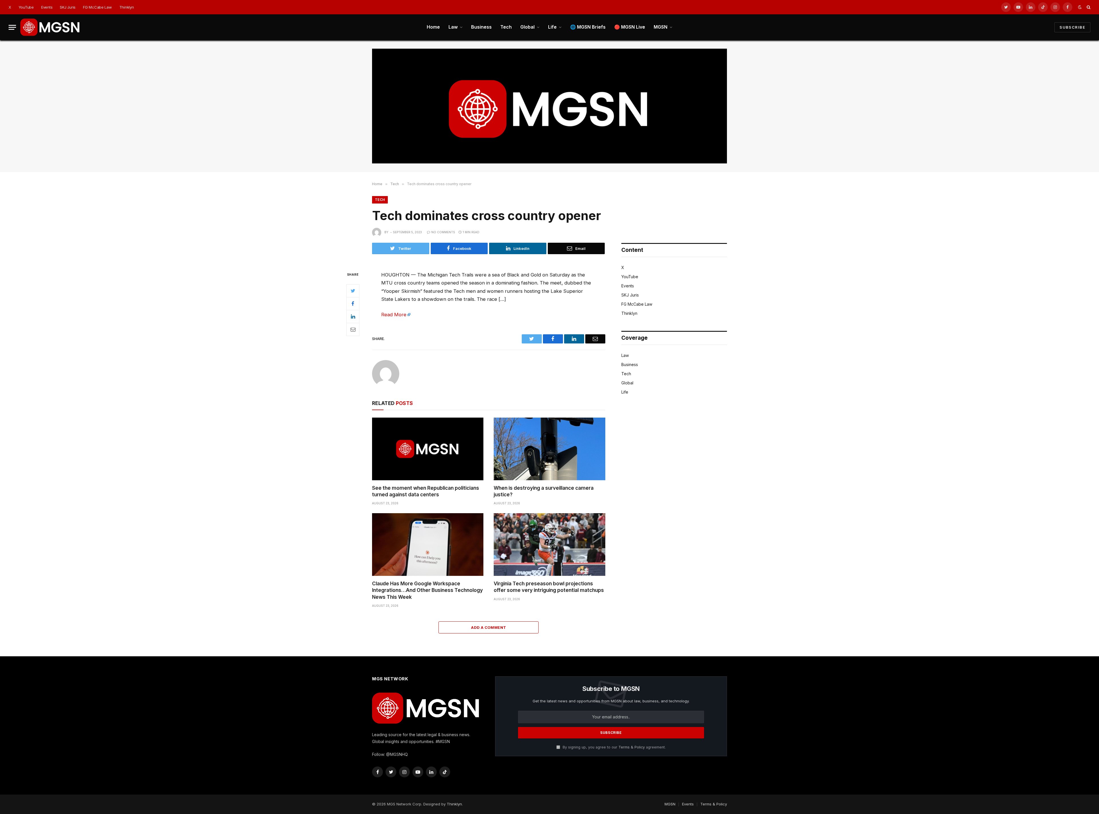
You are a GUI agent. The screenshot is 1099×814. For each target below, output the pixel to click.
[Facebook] (352, 303)
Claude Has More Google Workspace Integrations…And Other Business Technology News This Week (427, 590)
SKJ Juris (68, 7)
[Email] (352, 329)
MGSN (660, 27)
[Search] (1088, 7)
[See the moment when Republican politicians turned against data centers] (427, 449)
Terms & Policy (631, 747)
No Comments (443, 232)
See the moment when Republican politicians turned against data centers (425, 491)
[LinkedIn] (352, 316)
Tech (506, 27)
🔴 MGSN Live (629, 27)
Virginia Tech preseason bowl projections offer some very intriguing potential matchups (549, 587)
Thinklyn (126, 7)
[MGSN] (50, 27)
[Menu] (12, 27)
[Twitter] (352, 290)
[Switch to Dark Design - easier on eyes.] (1080, 7)
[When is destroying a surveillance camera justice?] (549, 449)
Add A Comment (488, 627)
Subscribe (1072, 27)
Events (46, 7)
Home (433, 27)
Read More (393, 314)
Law (453, 27)
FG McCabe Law (97, 7)
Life (552, 27)
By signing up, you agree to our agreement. (614, 747)
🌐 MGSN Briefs (588, 27)
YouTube (26, 7)
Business (481, 27)
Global (527, 27)
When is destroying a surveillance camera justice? (544, 491)
